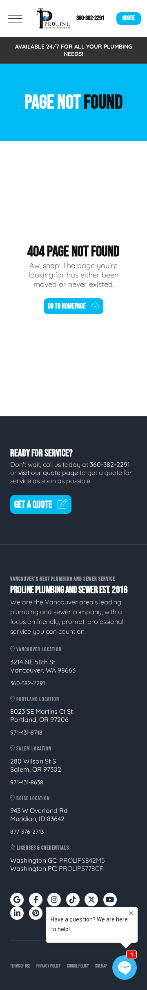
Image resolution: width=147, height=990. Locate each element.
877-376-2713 (27, 832)
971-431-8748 (26, 732)
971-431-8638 (26, 782)
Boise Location (32, 798)
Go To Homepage (67, 306)
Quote (128, 18)
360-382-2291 (90, 18)
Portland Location (37, 699)
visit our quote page (48, 472)
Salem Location (33, 748)
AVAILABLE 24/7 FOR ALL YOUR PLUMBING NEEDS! (73, 50)
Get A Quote (33, 505)
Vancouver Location (38, 649)
